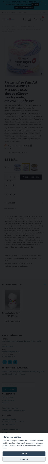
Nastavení (24, 459)
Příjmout (24, 453)
